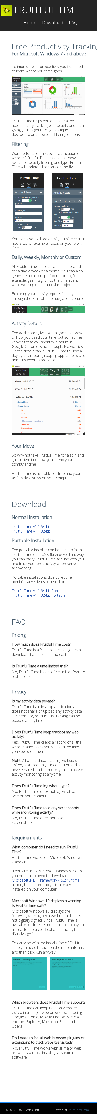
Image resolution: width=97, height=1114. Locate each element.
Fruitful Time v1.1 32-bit (31, 531)
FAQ (73, 22)
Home (30, 22)
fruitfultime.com (79, 1110)
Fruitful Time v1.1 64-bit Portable (38, 590)
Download (52, 22)
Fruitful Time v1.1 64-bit (31, 526)
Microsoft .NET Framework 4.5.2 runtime (46, 880)
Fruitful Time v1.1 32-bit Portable (38, 595)
